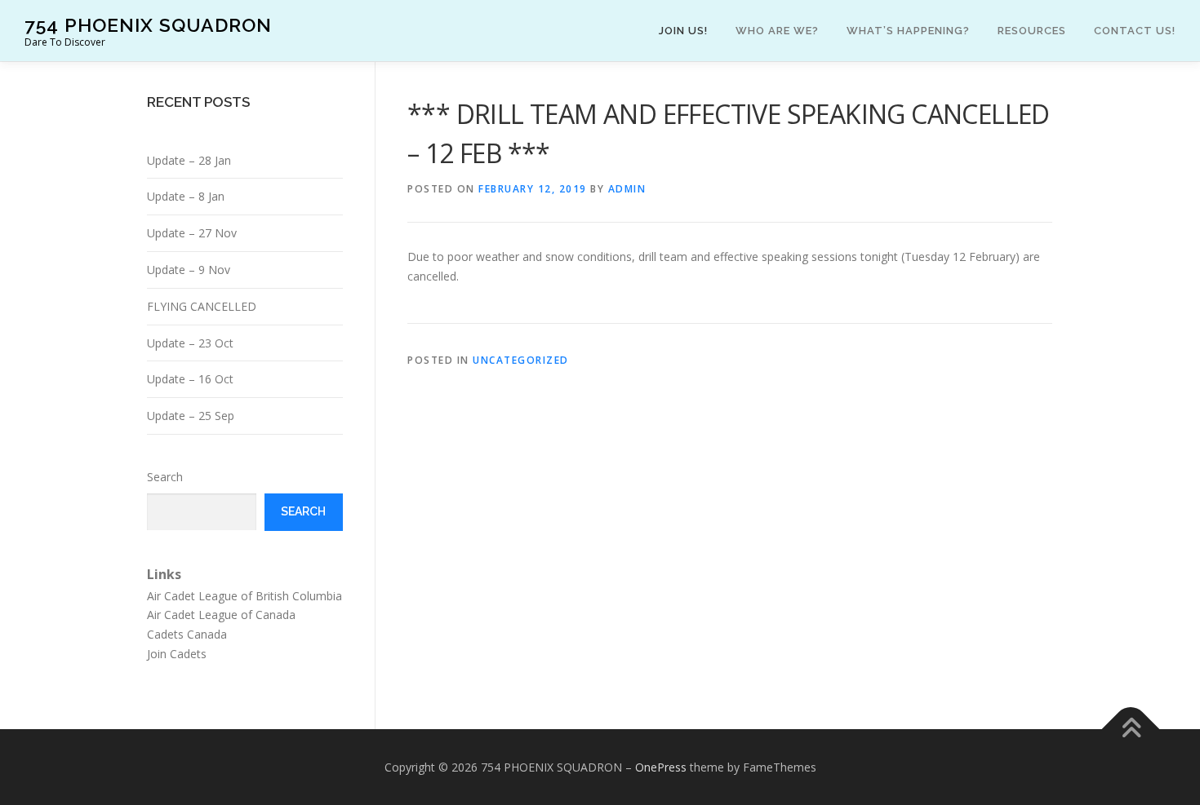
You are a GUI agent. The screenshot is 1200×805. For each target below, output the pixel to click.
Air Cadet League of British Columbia (244, 596)
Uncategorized (521, 360)
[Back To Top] (1131, 729)
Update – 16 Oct (190, 379)
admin (627, 189)
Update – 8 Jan (185, 196)
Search (165, 476)
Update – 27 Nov (192, 233)
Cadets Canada (187, 634)
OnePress (661, 767)
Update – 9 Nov (188, 269)
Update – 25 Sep (190, 415)
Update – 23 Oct (190, 343)
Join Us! (683, 30)
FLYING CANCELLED (201, 306)
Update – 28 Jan (189, 160)
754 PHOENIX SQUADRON (148, 25)
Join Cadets (177, 653)
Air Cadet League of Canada (221, 614)
